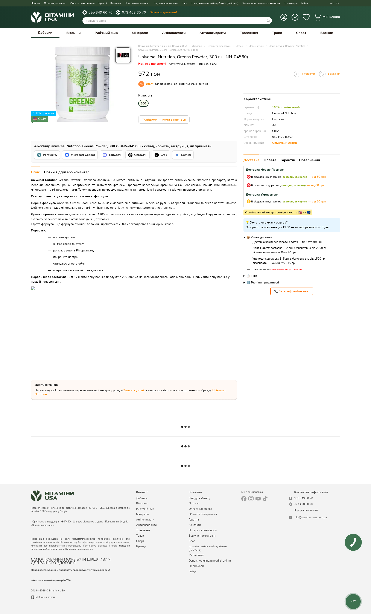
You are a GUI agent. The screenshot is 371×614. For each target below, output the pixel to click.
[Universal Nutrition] (123, 55)
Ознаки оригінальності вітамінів (261, 3)
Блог (184, 3)
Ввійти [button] (150, 84)
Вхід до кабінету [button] (199, 498)
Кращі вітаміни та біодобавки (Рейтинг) (214, 3)
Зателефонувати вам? (163, 12)
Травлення (249, 33)
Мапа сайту (196, 555)
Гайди (304, 3)
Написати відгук (207, 64)
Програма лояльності (137, 3)
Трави (277, 33)
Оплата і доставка (54, 3)
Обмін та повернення (81, 3)
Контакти (115, 3)
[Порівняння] (295, 17)
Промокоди (291, 3)
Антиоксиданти (212, 33)
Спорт (301, 33)
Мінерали (140, 33)
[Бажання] (306, 17)
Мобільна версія (45, 597)
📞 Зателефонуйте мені (291, 291)
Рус (338, 3)
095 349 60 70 (100, 12)
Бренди (326, 33)
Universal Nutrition (284, 143)
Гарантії (102, 3)
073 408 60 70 (134, 12)
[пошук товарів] (268, 20)
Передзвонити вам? (306, 510)
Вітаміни (73, 33)
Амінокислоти (174, 33)
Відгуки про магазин (166, 3)
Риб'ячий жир (106, 33)
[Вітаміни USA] (52, 495)
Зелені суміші (133, 390)
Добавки (45, 32)
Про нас (36, 3)
